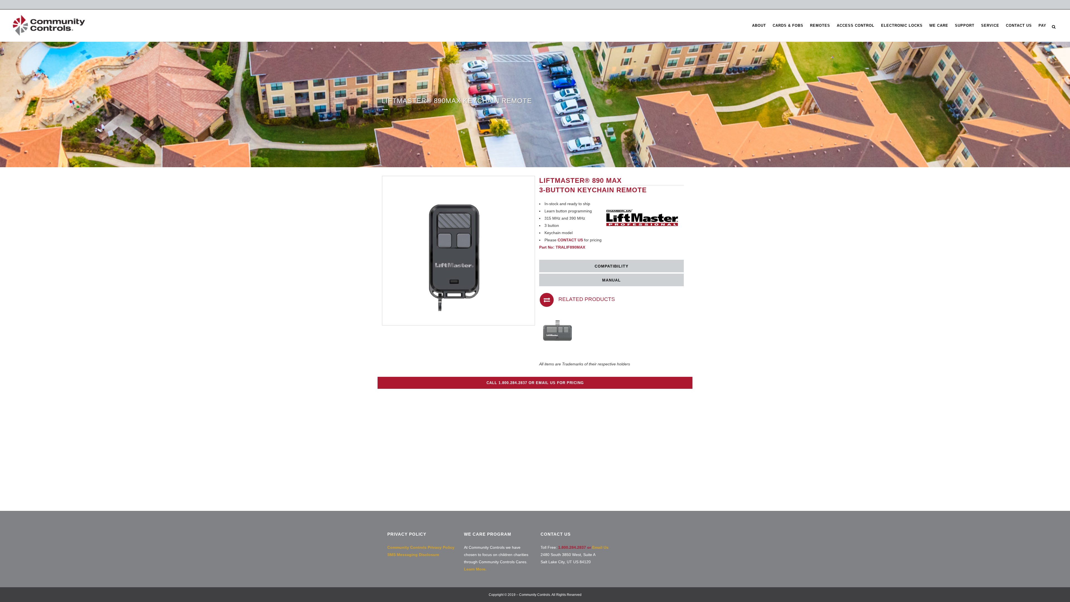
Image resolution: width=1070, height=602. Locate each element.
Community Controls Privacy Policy (420, 547)
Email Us (600, 547)
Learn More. (475, 569)
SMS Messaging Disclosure (413, 554)
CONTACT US (570, 240)
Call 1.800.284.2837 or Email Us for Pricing (535, 383)
